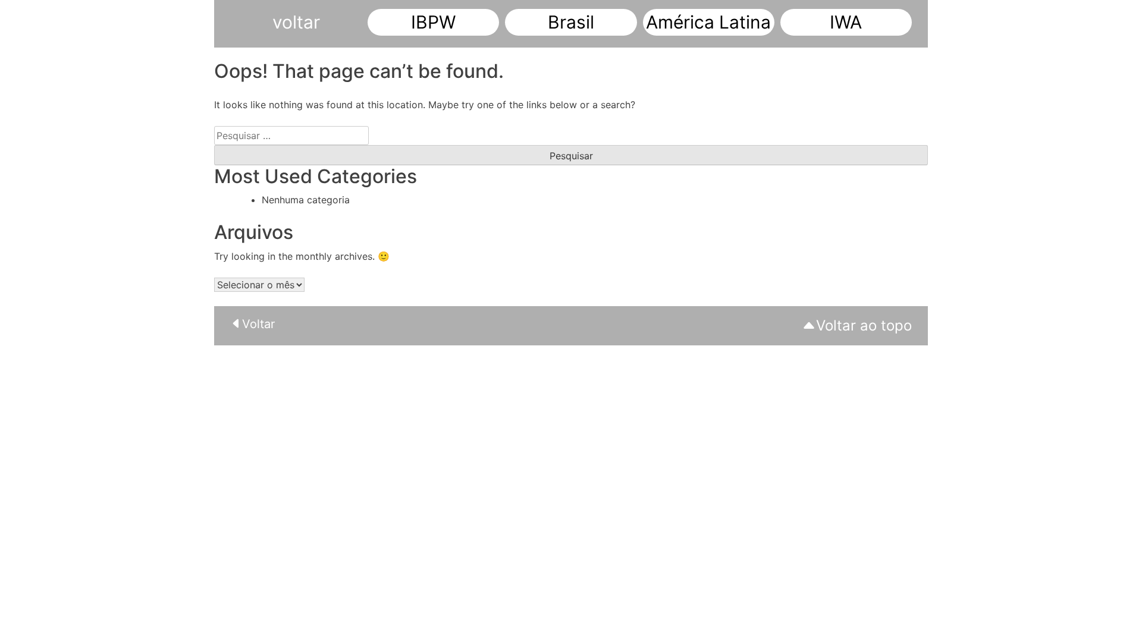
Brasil (571, 22)
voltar (296, 22)
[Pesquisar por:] (291, 135)
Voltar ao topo (864, 325)
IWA (846, 22)
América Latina (708, 22)
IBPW (433, 22)
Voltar (258, 324)
